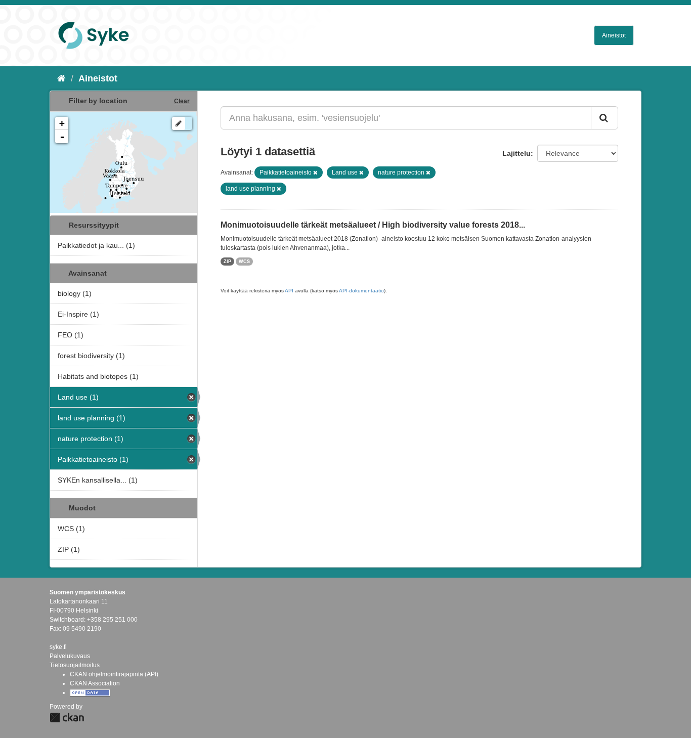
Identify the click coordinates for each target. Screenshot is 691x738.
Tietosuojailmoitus (75, 665)
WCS (244, 261)
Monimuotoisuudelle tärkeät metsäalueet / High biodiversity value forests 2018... (373, 225)
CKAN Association (95, 683)
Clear (182, 101)
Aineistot (614, 35)
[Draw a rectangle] (178, 123)
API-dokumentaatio (361, 290)
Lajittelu (516, 153)
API (289, 290)
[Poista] (315, 172)
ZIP (227, 261)
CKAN (67, 717)
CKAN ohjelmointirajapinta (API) (114, 674)
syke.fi (58, 646)
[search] (604, 117)
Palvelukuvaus (70, 656)
